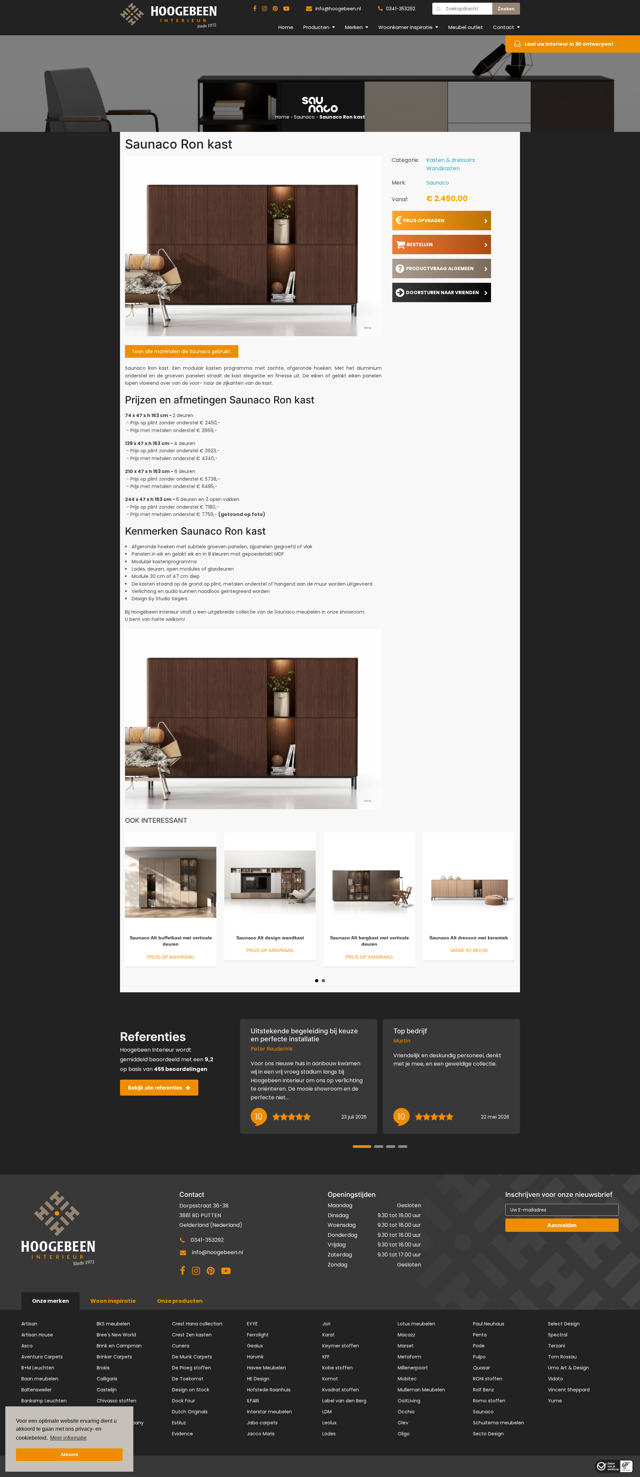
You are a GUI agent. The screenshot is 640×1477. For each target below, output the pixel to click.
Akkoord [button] (69, 1454)
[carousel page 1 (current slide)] (362, 1146)
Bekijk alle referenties (155, 1087)
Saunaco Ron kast (342, 117)
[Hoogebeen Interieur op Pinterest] (275, 9)
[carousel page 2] (378, 1146)
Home (285, 27)
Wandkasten (443, 168)
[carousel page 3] (390, 1146)
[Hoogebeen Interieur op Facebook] (254, 9)
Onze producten (180, 1301)
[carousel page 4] (402, 1146)
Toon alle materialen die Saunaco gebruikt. (182, 351)
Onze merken (50, 1301)
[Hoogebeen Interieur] (168, 18)
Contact (503, 27)
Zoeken (506, 8)
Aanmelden (562, 1225)
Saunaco (304, 117)
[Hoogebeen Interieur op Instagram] (264, 9)
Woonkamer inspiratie (405, 27)
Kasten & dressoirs (450, 160)
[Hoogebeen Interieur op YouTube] (286, 9)
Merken (354, 27)
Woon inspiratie (113, 1301)
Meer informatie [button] (68, 1438)
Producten (316, 27)
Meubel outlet (465, 27)
